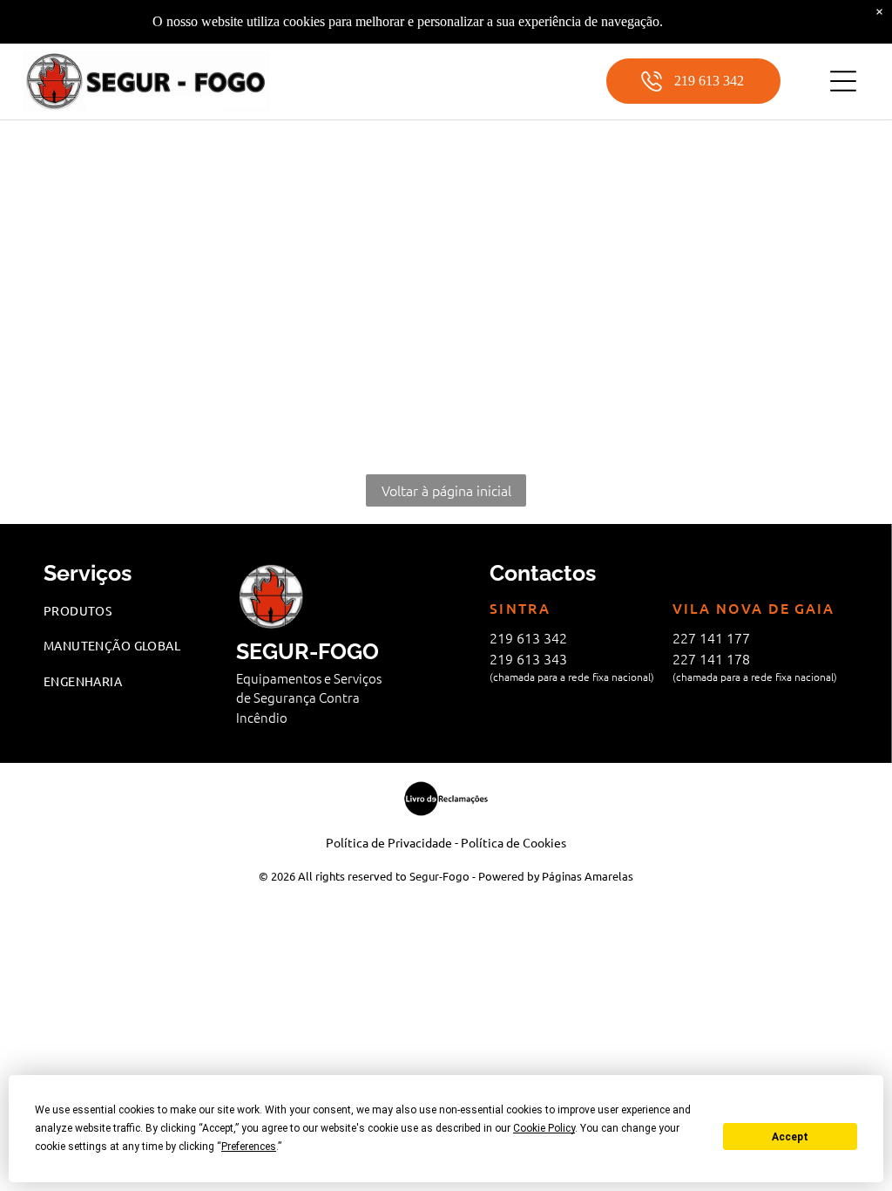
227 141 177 (711, 637)
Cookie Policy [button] (544, 1128)
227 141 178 (711, 658)
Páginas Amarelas (587, 875)
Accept (790, 1137)
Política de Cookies (513, 842)
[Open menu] (843, 81)
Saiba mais (696, 21)
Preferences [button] (248, 1146)
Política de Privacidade (389, 842)
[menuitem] (132, 611)
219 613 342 (528, 637)
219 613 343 (528, 658)
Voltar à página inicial (446, 490)
